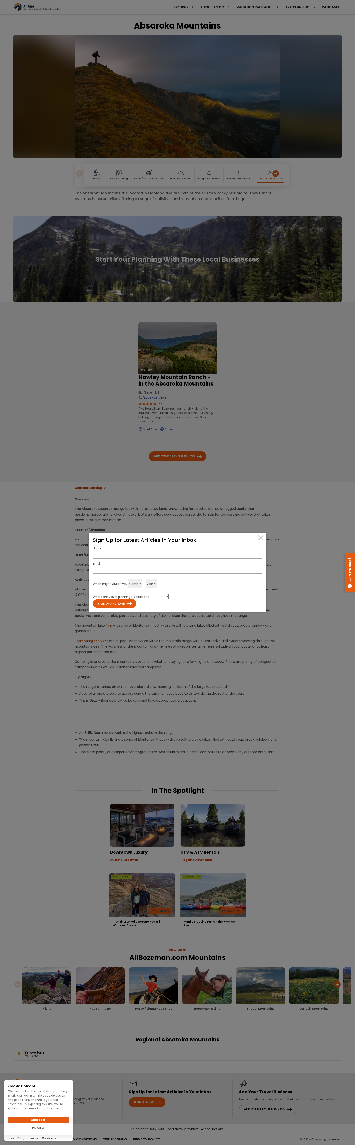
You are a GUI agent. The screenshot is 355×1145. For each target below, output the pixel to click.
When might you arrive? (110, 584)
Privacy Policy (16, 1138)
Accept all (38, 1120)
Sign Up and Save (111, 603)
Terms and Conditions (42, 1138)
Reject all (38, 1128)
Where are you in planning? (112, 597)
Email (96, 564)
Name (97, 548)
